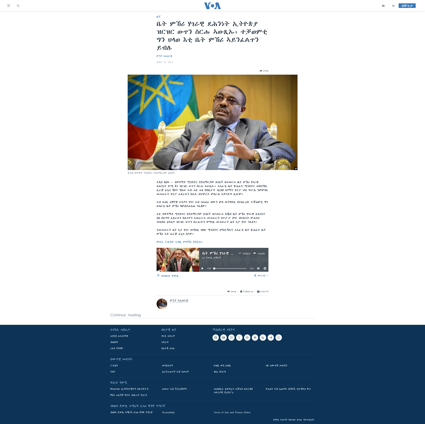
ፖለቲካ (114, 365)
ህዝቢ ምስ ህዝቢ (222, 365)
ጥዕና (112, 371)
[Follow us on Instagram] (231, 337)
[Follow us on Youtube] (223, 337)
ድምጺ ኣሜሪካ (213, 257)
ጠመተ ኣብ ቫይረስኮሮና (174, 389)
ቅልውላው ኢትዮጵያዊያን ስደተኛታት (129, 389)
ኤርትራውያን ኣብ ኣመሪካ (175, 371)
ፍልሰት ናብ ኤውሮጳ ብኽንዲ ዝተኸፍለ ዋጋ (288, 389)
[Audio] (394, 5)
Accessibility (168, 412)
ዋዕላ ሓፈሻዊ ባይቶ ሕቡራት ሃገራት (128, 395)
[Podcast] (247, 337)
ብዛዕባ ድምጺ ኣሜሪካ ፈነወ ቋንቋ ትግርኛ (131, 412)
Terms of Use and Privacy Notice (232, 412)
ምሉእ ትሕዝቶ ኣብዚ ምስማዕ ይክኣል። (180, 242)
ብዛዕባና (114, 342)
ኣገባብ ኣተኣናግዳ (119, 336)
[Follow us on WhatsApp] (278, 337)
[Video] (384, 5)
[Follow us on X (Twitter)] (239, 337)
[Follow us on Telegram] (271, 337)
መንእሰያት (167, 365)
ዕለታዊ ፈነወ (167, 348)
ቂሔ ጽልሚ (220, 371)
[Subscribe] (255, 337)
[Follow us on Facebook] (215, 337)
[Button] (263, 71)
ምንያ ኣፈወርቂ (164, 56)
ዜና (159, 16)
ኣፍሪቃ (165, 342)
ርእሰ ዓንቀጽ (116, 348)
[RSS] (263, 337)
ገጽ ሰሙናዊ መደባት (276, 365)
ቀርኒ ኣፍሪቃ (168, 336)
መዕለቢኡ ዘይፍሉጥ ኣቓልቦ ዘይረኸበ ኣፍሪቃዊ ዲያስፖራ (233, 391)
